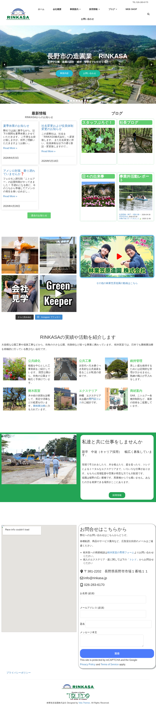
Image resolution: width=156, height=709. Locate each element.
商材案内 (136, 390)
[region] (78, 64)
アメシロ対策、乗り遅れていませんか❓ (19, 172)
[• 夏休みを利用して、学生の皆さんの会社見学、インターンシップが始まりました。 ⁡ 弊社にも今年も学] (20, 293)
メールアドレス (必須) (92, 607)
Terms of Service (110, 664)
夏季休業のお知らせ (16, 125)
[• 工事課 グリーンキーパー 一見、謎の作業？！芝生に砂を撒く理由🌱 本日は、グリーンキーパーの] (58, 293)
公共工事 (85, 360)
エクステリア (88, 390)
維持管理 (136, 360)
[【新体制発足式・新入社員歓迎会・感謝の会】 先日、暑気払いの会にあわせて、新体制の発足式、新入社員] (20, 255)
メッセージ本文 (88, 632)
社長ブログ (129, 122)
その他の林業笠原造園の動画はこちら (117, 283)
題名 (82, 624)
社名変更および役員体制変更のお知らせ (57, 127)
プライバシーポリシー (18, 672)
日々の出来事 (93, 176)
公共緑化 (34, 360)
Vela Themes (84, 703)
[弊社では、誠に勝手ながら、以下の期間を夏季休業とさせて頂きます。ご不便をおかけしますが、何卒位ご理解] (58, 255)
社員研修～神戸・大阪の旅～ (130, 214)
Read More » (10, 148)
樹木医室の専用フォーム (120, 552)
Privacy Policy (87, 664)
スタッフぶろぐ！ (97, 122)
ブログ (117, 113)
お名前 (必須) (87, 593)
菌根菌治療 (39, 406)
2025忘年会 (123, 216)
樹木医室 (34, 390)
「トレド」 (133, 559)
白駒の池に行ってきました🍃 (130, 218)
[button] (4, 64)
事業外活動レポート (134, 178)
